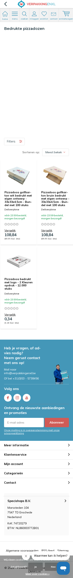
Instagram (17, 398)
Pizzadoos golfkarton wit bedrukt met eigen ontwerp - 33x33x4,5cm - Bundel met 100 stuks (18, 198)
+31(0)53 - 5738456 (26, 378)
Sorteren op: (31, 152)
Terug (5, 4)
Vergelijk (10, 230)
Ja (35, 566)
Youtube (26, 398)
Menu (15, 18)
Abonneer (56, 422)
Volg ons (11, 388)
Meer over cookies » (37, 573)
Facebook (8, 398)
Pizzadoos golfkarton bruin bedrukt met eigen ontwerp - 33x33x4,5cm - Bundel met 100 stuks (55, 198)
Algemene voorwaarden (22, 550)
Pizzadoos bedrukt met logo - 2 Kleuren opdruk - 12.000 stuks (18, 283)
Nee (53, 566)
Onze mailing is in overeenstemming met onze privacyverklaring (32, 432)
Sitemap (63, 550)
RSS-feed (48, 550)
